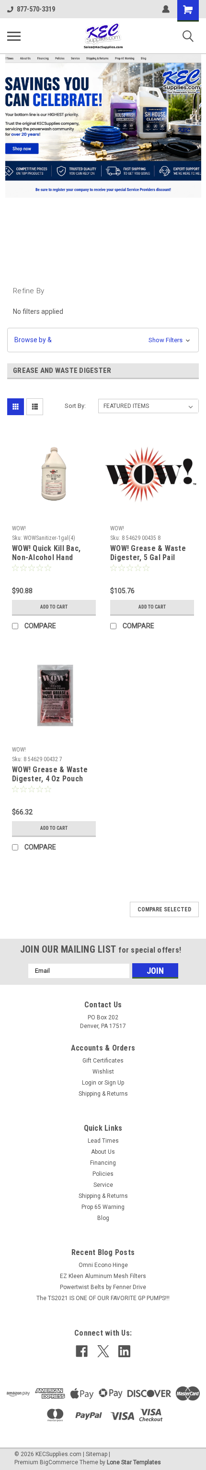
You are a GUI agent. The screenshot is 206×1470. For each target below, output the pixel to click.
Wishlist (103, 1071)
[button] (103, 340)
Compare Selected (164, 909)
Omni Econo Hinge (103, 1265)
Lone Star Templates (134, 1462)
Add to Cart (54, 607)
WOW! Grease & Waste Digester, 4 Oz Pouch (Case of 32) (50, 774)
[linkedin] (124, 1351)
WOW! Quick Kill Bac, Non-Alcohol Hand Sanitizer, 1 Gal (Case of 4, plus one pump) (53, 553)
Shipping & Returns (103, 1093)
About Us (103, 1151)
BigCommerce (59, 1462)
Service (103, 1185)
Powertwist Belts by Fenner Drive (103, 1287)
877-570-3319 (36, 9)
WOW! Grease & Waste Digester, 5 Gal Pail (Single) (148, 553)
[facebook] (82, 1351)
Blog (103, 1218)
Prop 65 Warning (103, 1207)
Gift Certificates (103, 1060)
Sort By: (75, 405)
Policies (103, 1174)
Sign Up (114, 1082)
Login (89, 1082)
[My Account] (166, 9)
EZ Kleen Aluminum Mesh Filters (103, 1276)
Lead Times (103, 1140)
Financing (103, 1162)
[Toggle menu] (14, 36)
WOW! (19, 528)
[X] (103, 1351)
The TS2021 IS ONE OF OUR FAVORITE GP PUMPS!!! (103, 1298)
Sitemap (96, 1454)
